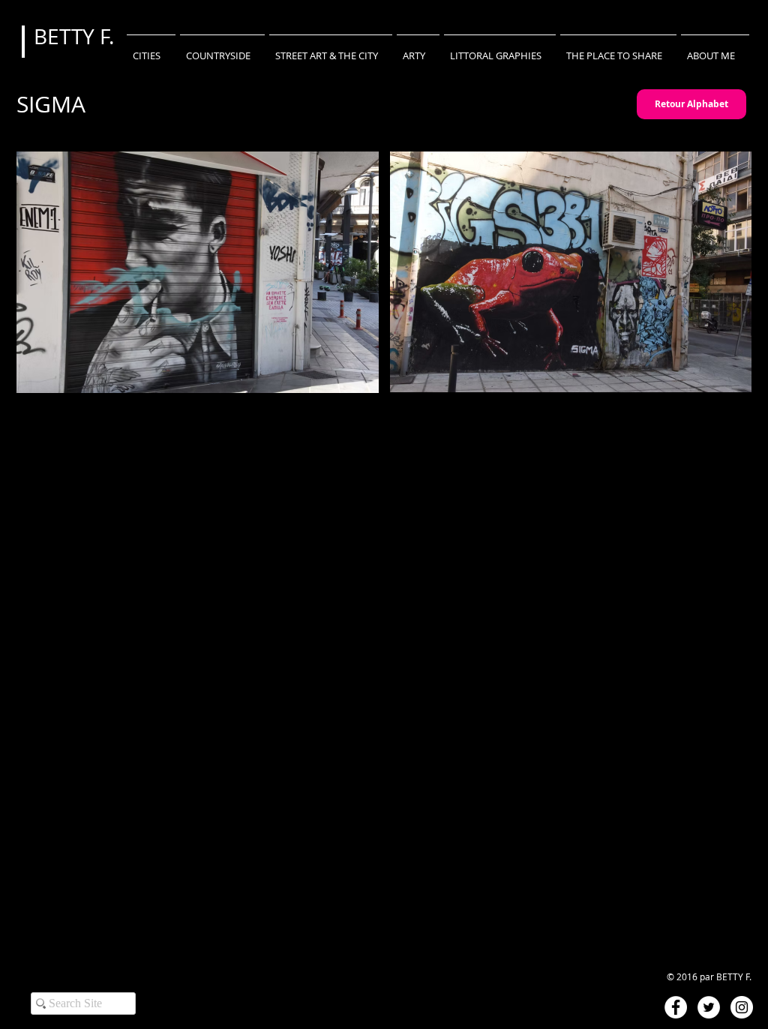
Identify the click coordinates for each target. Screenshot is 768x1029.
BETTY (67, 36)
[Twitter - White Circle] (709, 1007)
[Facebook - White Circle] (675, 1007)
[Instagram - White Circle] (741, 1007)
